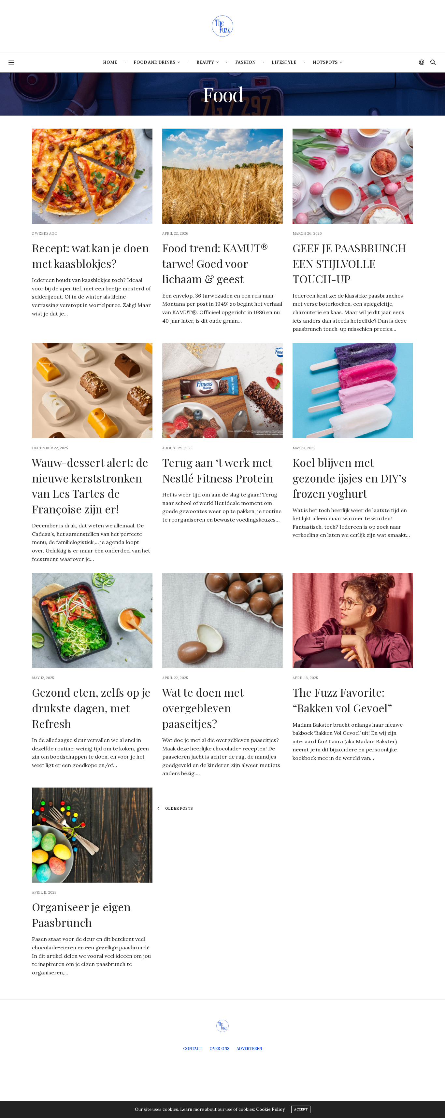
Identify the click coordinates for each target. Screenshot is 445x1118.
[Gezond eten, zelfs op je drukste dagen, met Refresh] (92, 620)
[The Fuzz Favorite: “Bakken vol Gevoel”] (353, 620)
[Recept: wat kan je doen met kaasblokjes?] (92, 176)
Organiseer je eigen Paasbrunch (81, 914)
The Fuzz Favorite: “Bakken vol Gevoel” (342, 700)
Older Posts (178, 808)
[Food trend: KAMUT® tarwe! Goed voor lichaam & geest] (222, 176)
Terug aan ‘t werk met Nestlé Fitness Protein (217, 470)
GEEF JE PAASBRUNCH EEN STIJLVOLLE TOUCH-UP (349, 263)
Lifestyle (284, 62)
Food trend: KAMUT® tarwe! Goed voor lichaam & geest (215, 263)
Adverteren (249, 1048)
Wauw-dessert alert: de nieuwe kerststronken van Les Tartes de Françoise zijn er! (90, 485)
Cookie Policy (270, 1109)
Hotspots (325, 62)
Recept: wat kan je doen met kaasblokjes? (90, 255)
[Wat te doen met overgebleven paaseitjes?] (222, 620)
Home (110, 62)
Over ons (219, 1048)
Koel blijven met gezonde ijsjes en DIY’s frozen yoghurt (350, 478)
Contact (192, 1048)
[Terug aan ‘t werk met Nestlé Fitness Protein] (222, 390)
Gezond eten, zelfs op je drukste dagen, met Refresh (91, 708)
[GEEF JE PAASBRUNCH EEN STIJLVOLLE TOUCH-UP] (353, 176)
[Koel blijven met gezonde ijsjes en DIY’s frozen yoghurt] (353, 390)
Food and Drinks (154, 62)
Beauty (205, 62)
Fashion (245, 62)
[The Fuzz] (222, 26)
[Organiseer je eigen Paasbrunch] (92, 835)
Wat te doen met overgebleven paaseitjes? (202, 708)
